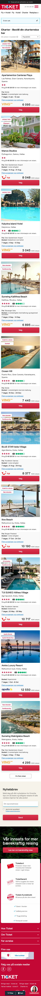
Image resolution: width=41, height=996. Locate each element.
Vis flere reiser (20, 776)
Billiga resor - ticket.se (9, 983)
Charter (25, 12)
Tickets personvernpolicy (13, 811)
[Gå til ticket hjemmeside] (10, 6)
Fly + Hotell (5, 12)
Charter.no (24, 986)
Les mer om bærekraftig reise (20, 850)
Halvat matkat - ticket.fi (9, 986)
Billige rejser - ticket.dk (27, 983)
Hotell (18, 12)
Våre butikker (19, 955)
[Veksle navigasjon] (36, 6)
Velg (20, 110)
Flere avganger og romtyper (13, 100)
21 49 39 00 (29, 6)
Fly (13, 12)
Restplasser (34, 12)
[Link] (4, 969)
